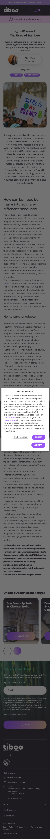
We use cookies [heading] (25, 392)
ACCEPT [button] (38, 445)
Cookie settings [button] (20, 437)
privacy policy (10, 420)
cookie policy (10, 418)
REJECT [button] (38, 437)
